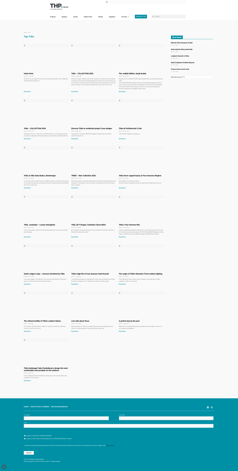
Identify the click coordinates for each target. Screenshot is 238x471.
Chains (75, 17)
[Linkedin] (208, 407)
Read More (27, 91)
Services (124, 17)
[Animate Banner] (145, 6)
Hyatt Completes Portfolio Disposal (182, 62)
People (100, 17)
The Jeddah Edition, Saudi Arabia (132, 73)
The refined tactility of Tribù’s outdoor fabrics (42, 321)
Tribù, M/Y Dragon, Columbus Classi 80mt (88, 225)
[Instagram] (212, 407)
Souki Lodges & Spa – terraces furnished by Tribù (44, 274)
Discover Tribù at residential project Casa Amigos (91, 128)
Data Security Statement (59, 407)
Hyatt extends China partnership (181, 49)
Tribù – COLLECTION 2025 (82, 73)
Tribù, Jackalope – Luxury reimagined (39, 225)
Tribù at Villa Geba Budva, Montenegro (40, 175)
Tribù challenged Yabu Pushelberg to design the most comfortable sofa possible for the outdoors (46, 369)
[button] (4, 467)
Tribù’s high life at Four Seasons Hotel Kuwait (90, 274)
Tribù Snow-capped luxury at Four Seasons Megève (140, 175)
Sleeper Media (40, 459)
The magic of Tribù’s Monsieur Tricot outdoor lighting (140, 274)
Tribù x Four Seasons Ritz (129, 225)
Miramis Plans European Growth (182, 43)
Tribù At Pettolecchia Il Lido (130, 128)
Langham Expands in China (180, 56)
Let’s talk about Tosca (80, 321)
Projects (53, 17)
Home (25, 32)
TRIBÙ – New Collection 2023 (83, 175)
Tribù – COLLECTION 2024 (35, 128)
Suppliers (112, 17)
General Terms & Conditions (40, 407)
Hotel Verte (28, 73)
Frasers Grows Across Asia (180, 69)
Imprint (26, 407)
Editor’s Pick (88, 17)
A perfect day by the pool (129, 321)
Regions (64, 17)
